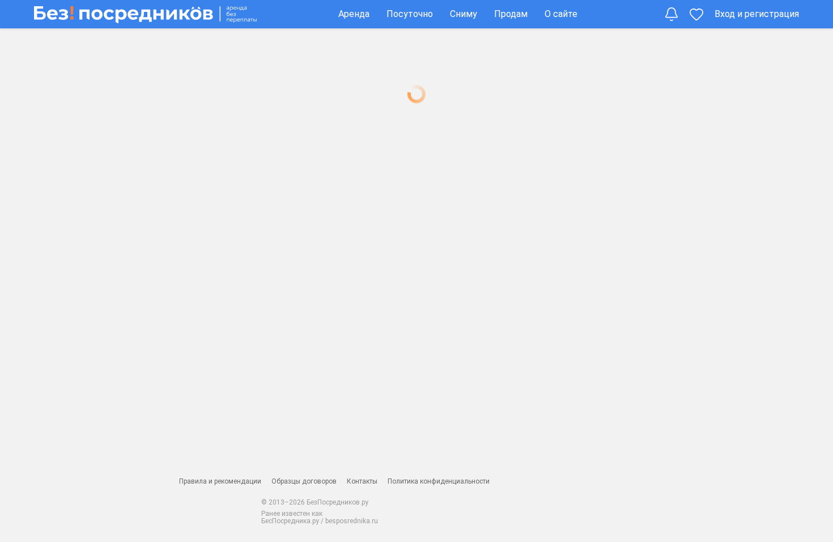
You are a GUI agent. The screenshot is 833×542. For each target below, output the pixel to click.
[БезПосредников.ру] (145, 14)
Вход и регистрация (757, 14)
